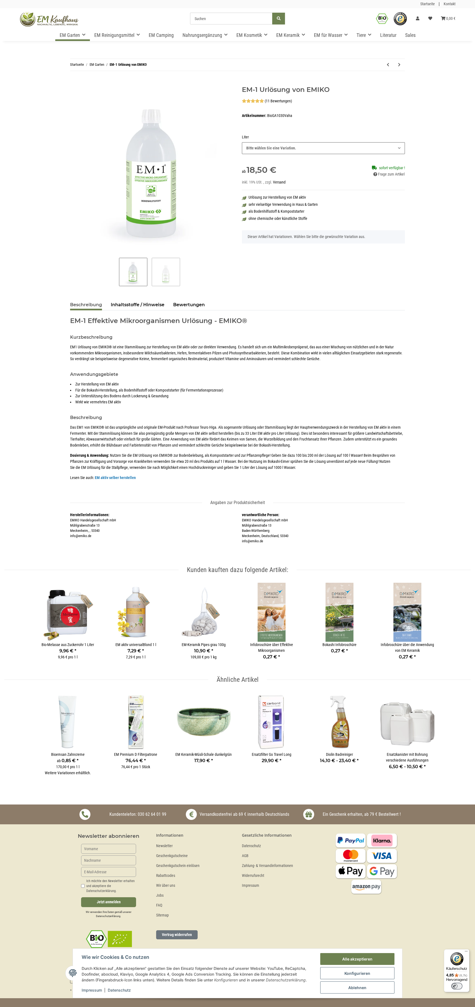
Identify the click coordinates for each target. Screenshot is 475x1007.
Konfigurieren (357, 973)
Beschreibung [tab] (86, 304)
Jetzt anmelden (109, 902)
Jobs (160, 895)
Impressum (250, 885)
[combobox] (323, 148)
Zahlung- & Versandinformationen (267, 865)
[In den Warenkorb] (74, 83)
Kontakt (449, 4)
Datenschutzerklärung (108, 916)
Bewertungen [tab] (189, 304)
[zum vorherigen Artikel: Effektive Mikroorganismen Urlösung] (388, 65)
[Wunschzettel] (430, 19)
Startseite (427, 4)
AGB (245, 855)
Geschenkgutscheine (172, 855)
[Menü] (466, 952)
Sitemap (162, 915)
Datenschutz (251, 846)
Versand (279, 182)
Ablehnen (357, 987)
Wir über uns (165, 885)
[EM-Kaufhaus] (49, 18)
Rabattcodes (165, 875)
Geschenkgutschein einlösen (178, 865)
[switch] (456, 986)
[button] (418, 19)
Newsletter (164, 846)
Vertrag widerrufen (177, 934)
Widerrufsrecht (253, 875)
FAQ (159, 905)
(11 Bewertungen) (278, 101)
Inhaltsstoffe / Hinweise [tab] (137, 304)
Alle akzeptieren (357, 959)
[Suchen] (278, 18)
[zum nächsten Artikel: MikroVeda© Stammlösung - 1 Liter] (399, 65)
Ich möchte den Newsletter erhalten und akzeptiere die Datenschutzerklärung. (110, 886)
